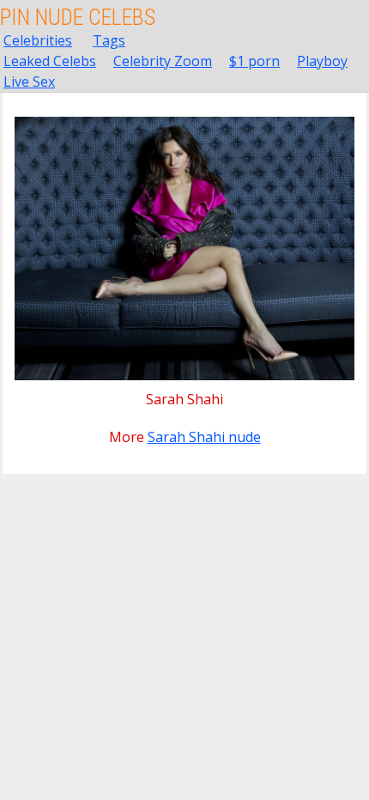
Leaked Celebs (49, 61)
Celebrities (37, 40)
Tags (109, 40)
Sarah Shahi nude (204, 436)
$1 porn (254, 61)
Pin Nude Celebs (77, 17)
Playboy (322, 61)
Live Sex (29, 81)
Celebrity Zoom (162, 61)
